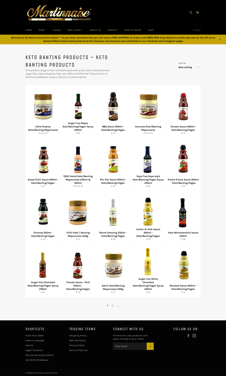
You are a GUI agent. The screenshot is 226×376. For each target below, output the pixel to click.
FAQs (151, 30)
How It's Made (132, 30)
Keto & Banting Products (39, 355)
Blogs (57, 30)
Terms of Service (78, 350)
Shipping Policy (78, 335)
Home (28, 30)
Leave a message (34, 340)
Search (29, 345)
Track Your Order (34, 335)
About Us (95, 30)
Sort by (182, 63)
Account (197, 30)
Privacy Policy (76, 345)
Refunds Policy (77, 340)
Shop (42, 30)
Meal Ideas (74, 30)
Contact (112, 30)
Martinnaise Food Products (45, 373)
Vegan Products (34, 350)
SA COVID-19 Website (36, 360)
